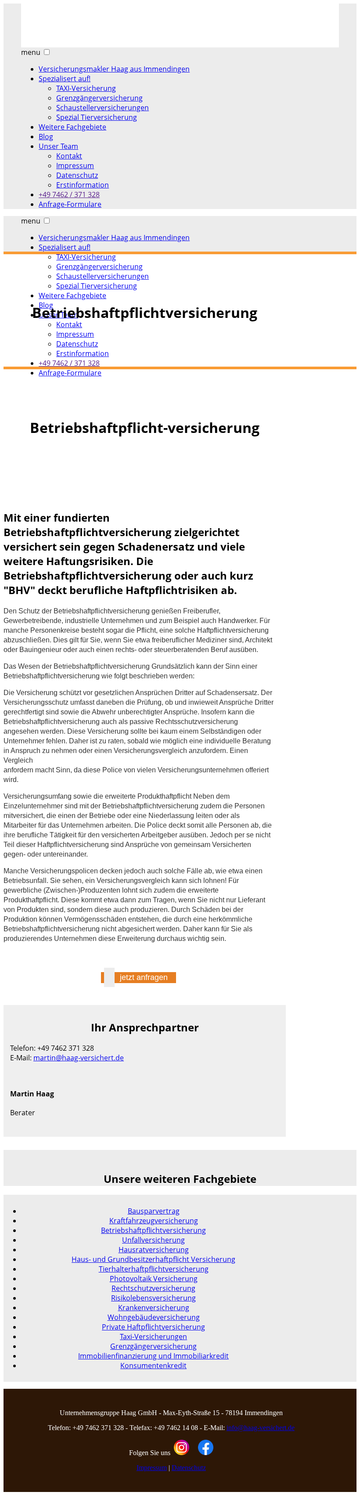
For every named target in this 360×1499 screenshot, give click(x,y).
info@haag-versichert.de (261, 1427)
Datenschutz (189, 1467)
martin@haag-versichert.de (78, 1058)
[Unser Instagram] (181, 1452)
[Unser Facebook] (205, 1452)
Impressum (152, 1467)
